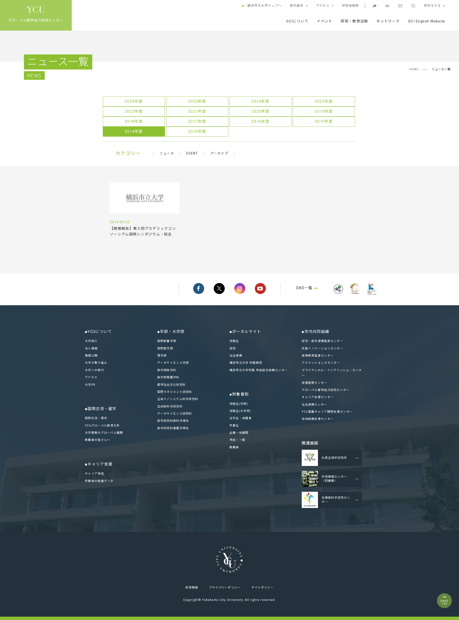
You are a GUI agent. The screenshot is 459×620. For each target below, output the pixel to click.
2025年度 (197, 101)
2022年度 (134, 111)
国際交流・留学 (96, 418)
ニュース (167, 153)
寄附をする (432, 5)
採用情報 (191, 587)
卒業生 (234, 425)
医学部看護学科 (168, 377)
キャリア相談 (94, 473)
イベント (324, 21)
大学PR (90, 384)
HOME (414, 69)
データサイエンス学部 (173, 362)
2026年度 (134, 101)
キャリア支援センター (317, 397)
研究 (233, 348)
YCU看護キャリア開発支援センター (327, 411)
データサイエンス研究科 (174, 413)
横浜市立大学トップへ (264, 5)
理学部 (162, 355)
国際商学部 (165, 348)
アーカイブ (219, 153)
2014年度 (134, 131)
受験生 (234, 341)
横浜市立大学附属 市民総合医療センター (259, 370)
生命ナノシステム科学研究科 (177, 399)
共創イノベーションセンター (322, 348)
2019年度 (324, 111)
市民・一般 (237, 440)
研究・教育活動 (354, 21)
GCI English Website (426, 21)
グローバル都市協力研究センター (325, 390)
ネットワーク (388, 21)
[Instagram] (239, 288)
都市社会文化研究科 (171, 384)
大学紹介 (91, 341)
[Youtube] (260, 288)
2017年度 (197, 121)
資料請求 (296, 5)
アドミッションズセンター (321, 362)
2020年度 (260, 111)
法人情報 (91, 348)
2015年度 (324, 121)
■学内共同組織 (315, 331)
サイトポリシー (262, 587)
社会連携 (236, 355)
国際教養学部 (166, 341)
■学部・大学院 (171, 331)
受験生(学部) (239, 404)
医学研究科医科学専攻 (173, 420)
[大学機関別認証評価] (338, 294)
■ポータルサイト (245, 331)
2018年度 (134, 121)
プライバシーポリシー (225, 587)
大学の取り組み (96, 362)
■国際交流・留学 (100, 408)
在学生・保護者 (241, 418)
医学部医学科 (166, 370)
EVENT (192, 153)
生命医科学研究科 (170, 406)
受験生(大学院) (240, 411)
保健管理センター (314, 383)
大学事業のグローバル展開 (104, 432)
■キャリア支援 (98, 464)
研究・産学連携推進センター (322, 341)
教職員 (234, 447)
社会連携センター (314, 404)
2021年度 (197, 111)
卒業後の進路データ (99, 481)
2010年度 (197, 131)
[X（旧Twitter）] (219, 288)
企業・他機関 (239, 432)
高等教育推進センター (317, 355)
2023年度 (324, 101)
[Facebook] (198, 288)
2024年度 (260, 101)
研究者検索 (350, 5)
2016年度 (260, 121)
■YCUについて (98, 331)
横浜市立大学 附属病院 (246, 362)
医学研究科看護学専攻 (173, 428)
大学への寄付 (94, 370)
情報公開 (91, 355)
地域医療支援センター (317, 419)
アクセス (322, 5)
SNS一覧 (304, 288)
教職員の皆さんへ (97, 440)
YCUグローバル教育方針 (102, 425)
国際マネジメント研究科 (174, 392)
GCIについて (297, 21)
